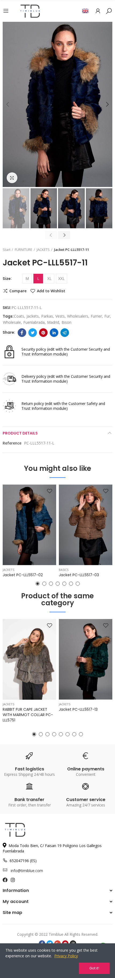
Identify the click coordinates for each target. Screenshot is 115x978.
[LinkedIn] (54, 332)
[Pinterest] (43, 332)
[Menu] (6, 10)
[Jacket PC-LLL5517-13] (85, 659)
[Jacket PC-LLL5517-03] (85, 525)
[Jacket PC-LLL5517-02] (29, 525)
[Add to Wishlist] (49, 491)
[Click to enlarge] (12, 177)
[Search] (108, 11)
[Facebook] (22, 332)
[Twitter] (32, 332)
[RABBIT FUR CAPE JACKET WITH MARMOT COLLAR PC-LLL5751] (29, 659)
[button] (8, 104)
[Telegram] (64, 332)
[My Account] (97, 10)
